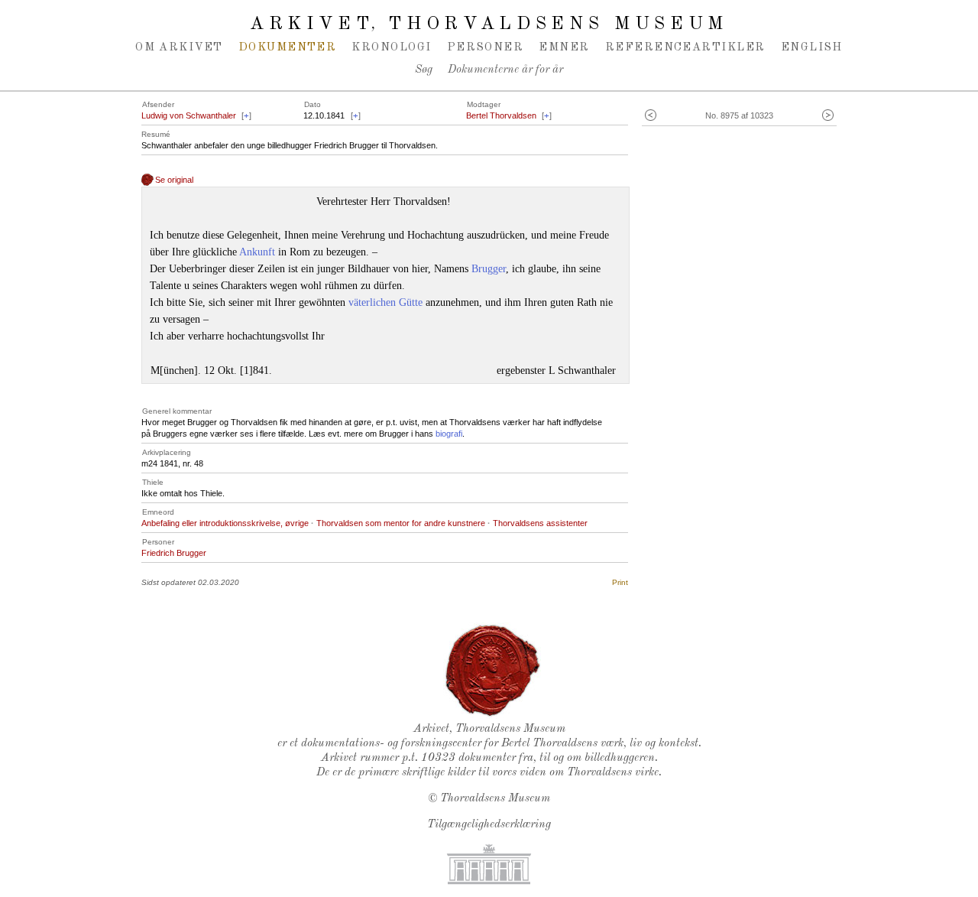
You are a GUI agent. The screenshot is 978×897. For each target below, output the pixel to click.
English (812, 47)
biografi (449, 433)
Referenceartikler (685, 47)
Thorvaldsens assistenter (540, 523)
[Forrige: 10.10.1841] (650, 115)
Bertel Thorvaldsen (501, 115)
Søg (423, 70)
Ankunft (257, 252)
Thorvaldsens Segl (492, 670)
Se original (174, 179)
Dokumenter (287, 47)
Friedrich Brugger (173, 552)
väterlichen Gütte (385, 302)
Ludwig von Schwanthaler (188, 115)
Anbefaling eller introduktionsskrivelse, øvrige (225, 523)
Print (620, 582)
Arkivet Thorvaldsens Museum (489, 24)
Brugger (488, 269)
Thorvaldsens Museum (495, 798)
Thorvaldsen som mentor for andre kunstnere (400, 523)
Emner (564, 47)
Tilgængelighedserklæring (489, 824)
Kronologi (391, 47)
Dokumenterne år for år (505, 70)
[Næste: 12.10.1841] (828, 115)
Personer (485, 47)
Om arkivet (179, 47)
